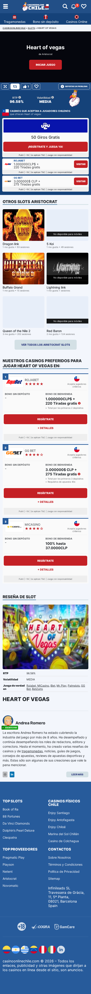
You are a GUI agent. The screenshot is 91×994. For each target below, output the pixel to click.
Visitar (80, 164)
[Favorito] (36, 86)
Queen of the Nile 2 (16, 331)
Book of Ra (10, 809)
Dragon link (11, 244)
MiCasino (43, 685)
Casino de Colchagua (63, 841)
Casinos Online (76, 22)
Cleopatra (10, 837)
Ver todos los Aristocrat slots (45, 344)
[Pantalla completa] (5, 86)
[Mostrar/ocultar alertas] (65, 7)
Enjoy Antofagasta (61, 820)
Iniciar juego (45, 64)
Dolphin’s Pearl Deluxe (18, 830)
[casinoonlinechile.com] (35, 6)
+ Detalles (45, 428)
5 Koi (50, 244)
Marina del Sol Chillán (63, 834)
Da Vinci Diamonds (16, 823)
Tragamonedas (14, 22)
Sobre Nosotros (59, 857)
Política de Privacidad (64, 871)
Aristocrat (47, 54)
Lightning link (56, 287)
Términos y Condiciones (65, 864)
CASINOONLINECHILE (14, 28)
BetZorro (37, 689)
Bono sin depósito (46, 22)
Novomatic (10, 885)
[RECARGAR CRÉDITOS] (15, 86)
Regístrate (45, 419)
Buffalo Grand (13, 287)
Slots (31, 28)
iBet (52, 685)
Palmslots (74, 685)
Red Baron (54, 331)
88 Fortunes (11, 816)
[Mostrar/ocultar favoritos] (83, 7)
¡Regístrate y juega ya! (45, 146)
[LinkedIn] (12, 775)
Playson (8, 864)
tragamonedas (32, 751)
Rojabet (31, 685)
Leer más (77, 774)
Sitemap (54, 878)
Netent (8, 871)
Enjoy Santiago (59, 813)
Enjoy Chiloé (57, 827)
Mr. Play (61, 685)
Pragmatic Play (14, 857)
